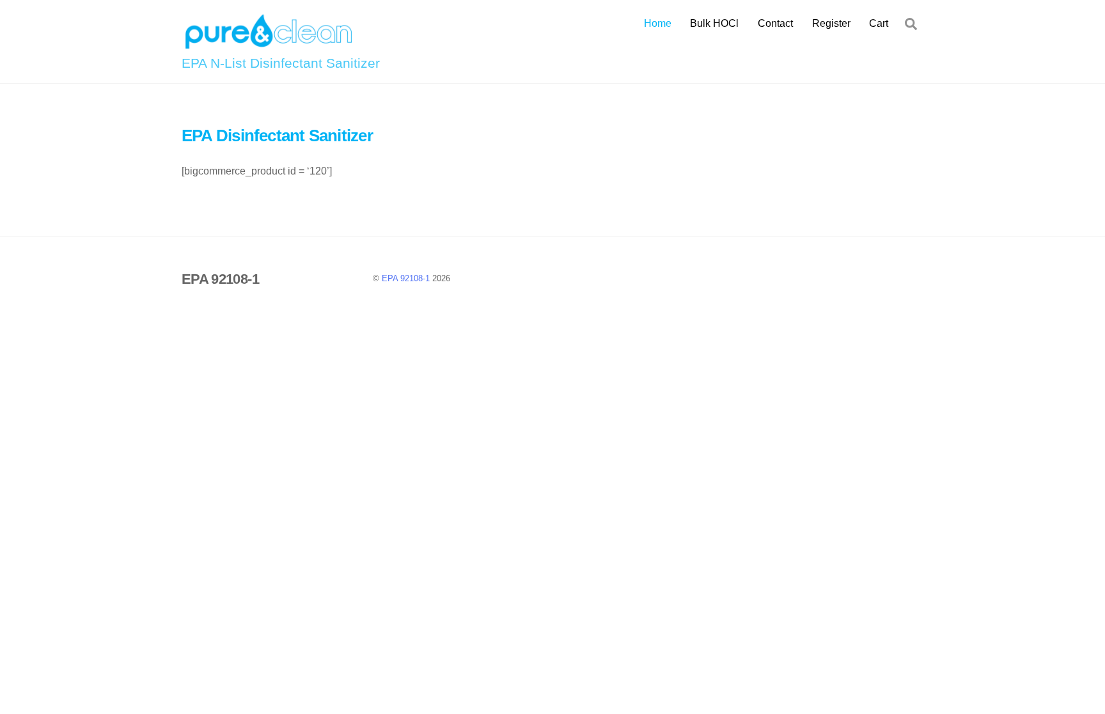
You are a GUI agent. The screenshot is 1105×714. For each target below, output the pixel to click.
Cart (878, 23)
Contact (775, 23)
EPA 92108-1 (406, 278)
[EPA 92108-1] (268, 44)
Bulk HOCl (714, 23)
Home (657, 23)
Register (831, 23)
